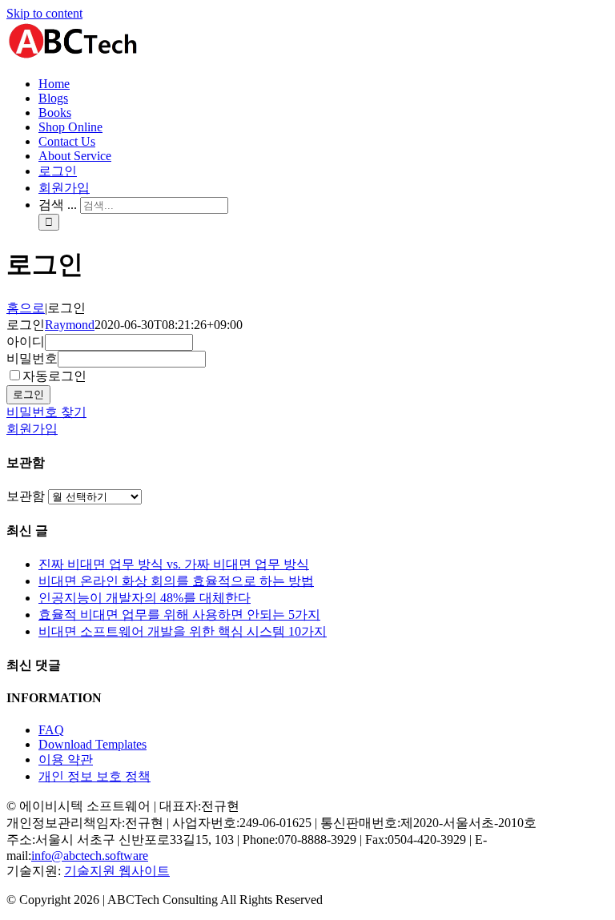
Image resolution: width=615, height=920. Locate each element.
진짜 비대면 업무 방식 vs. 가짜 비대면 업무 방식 (173, 564)
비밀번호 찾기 (46, 412)
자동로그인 (54, 376)
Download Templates (92, 744)
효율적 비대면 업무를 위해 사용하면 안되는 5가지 (179, 614)
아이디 (25, 341)
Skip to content (44, 13)
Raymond (69, 324)
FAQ (51, 730)
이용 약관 (65, 759)
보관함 (25, 496)
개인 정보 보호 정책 (94, 776)
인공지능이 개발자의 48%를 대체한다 (144, 598)
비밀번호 (32, 358)
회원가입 (32, 429)
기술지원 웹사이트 (117, 871)
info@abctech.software (89, 855)
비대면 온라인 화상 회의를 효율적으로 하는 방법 (176, 581)
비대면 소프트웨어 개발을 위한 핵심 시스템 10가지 (182, 631)
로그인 (28, 394)
